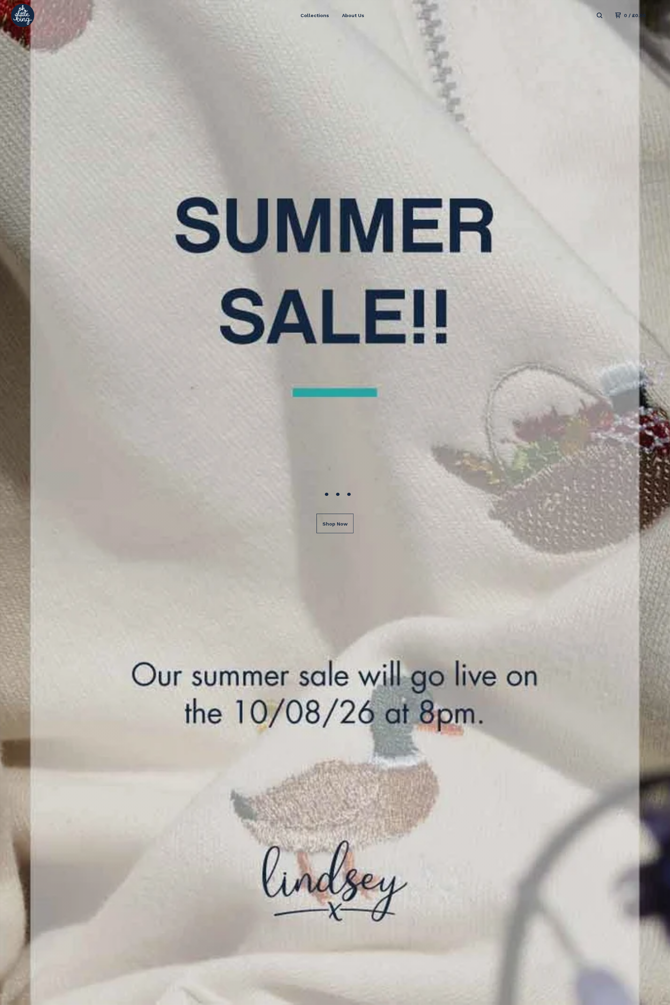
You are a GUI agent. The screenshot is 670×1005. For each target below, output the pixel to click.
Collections (314, 15)
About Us (353, 15)
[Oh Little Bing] (47, 15)
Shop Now (335, 524)
